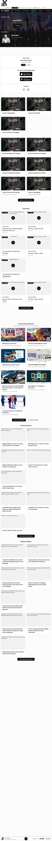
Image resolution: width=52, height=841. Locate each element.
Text (29, 64)
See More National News (26, 659)
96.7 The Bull (22, 7)
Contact (49, 10)
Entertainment (26, 425)
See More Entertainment (26, 536)
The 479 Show (32, 226)
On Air (12, 10)
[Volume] (38, 839)
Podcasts (26, 10)
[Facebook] (24, 89)
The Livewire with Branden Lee (11, 251)
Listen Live (18, 25)
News (41, 10)
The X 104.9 (15, 7)
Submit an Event (34, 420)
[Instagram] (28, 89)
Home (7, 10)
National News (26, 541)
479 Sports (5, 226)
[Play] (26, 838)
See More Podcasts (26, 308)
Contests (18, 10)
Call (24, 64)
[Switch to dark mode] (2, 10)
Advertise (44, 7)
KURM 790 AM (38, 7)
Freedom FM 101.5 (30, 7)
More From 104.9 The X (26, 200)
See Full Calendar (19, 420)
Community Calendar (34, 10)
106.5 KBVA (9, 7)
